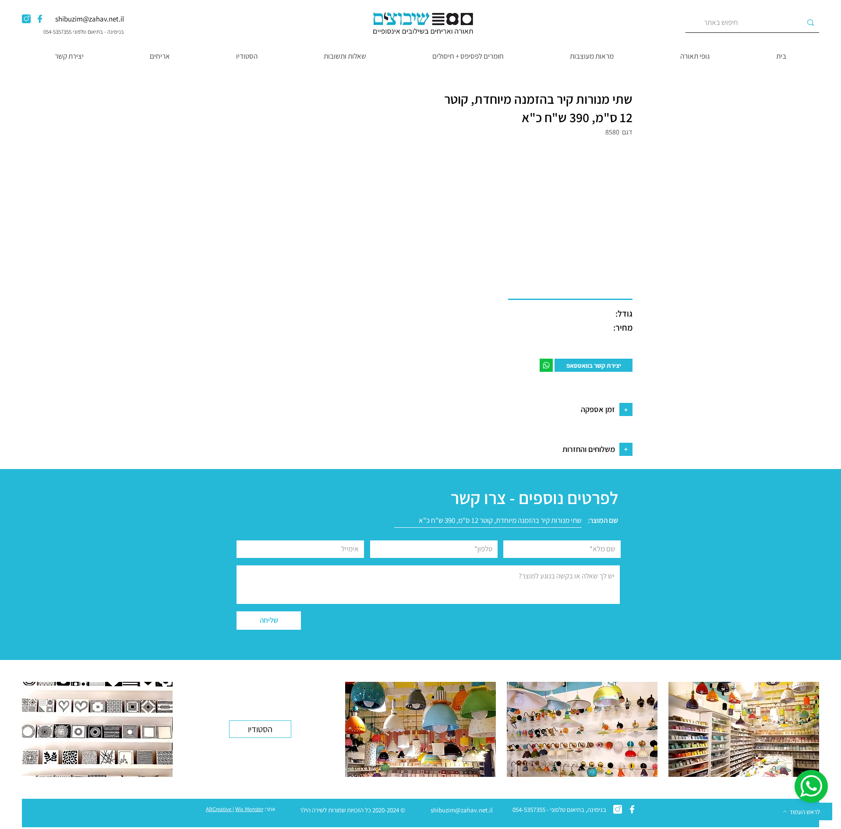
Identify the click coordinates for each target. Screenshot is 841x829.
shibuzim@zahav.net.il (89, 19)
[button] (694, 56)
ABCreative (218, 809)
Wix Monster (249, 809)
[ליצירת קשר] (546, 365)
